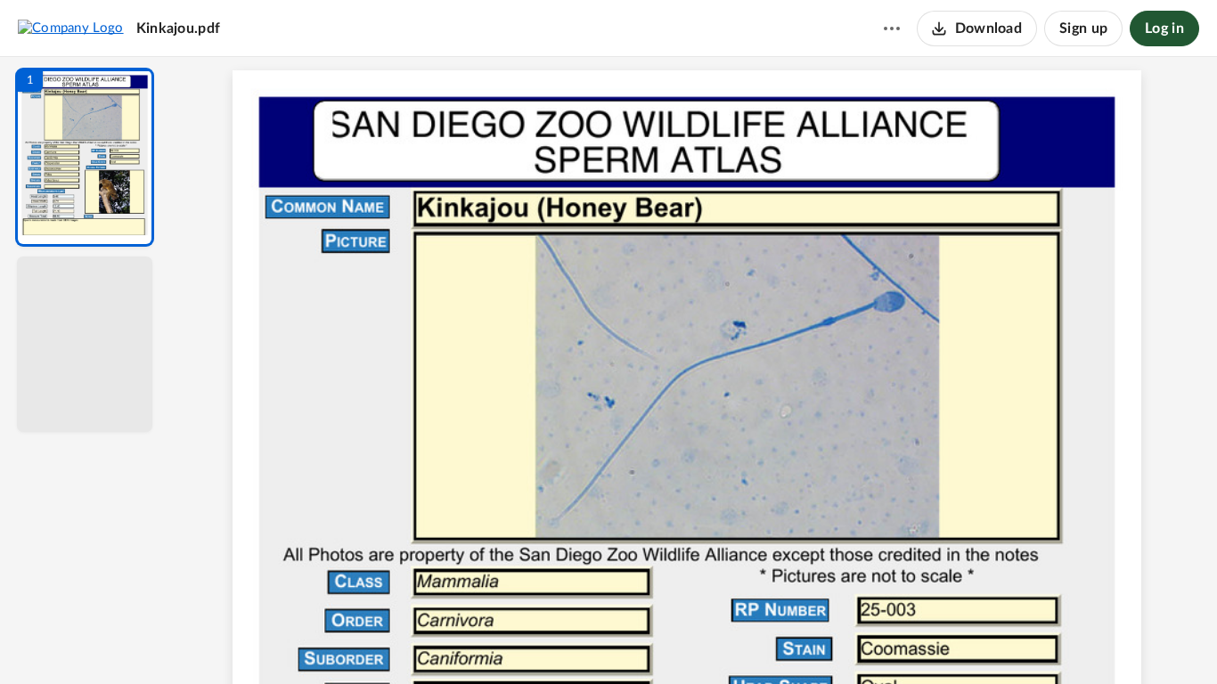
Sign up (1083, 28)
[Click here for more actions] (892, 28)
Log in (1164, 28)
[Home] (71, 28)
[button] (84, 157)
